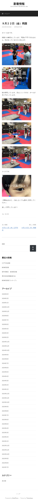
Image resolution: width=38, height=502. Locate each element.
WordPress (15, 498)
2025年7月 (5, 320)
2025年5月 (5, 324)
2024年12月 (5, 341)
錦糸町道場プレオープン (9, 280)
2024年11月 (5, 346)
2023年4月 (5, 428)
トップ (18, 494)
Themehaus (29, 498)
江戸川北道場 (6, 263)
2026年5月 (5, 294)
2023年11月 (5, 398)
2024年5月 (5, 372)
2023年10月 (5, 402)
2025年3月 (5, 333)
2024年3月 (5, 380)
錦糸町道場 (5, 267)
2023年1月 (5, 441)
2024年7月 (5, 363)
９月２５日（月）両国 (28, 227)
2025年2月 (5, 337)
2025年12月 (5, 307)
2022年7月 (5, 467)
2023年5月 (5, 424)
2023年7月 (5, 415)
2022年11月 (5, 450)
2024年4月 (5, 376)
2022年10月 (5, 454)
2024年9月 (5, 354)
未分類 (7, 214)
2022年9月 (5, 458)
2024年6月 (5, 367)
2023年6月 (5, 419)
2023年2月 (5, 437)
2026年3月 (5, 298)
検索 (3, 244)
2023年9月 (5, 406)
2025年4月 (5, 329)
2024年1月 (5, 389)
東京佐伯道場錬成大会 (9, 276)
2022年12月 (5, 445)
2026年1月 (5, 302)
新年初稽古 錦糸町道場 (9, 272)
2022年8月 (5, 463)
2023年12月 (5, 393)
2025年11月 (5, 311)
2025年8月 (5, 315)
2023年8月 (5, 411)
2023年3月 (5, 432)
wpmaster (18, 27)
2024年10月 (5, 350)
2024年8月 (5, 359)
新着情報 (19, 3)
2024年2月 (5, 385)
